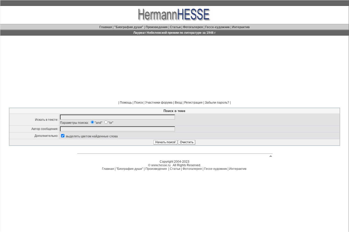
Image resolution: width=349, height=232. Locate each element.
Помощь (126, 102)
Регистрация (193, 102)
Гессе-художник (217, 27)
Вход (178, 102)
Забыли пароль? (217, 102)
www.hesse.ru (161, 165)
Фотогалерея (193, 27)
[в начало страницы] (270, 156)
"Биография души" (129, 27)
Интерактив (241, 27)
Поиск (138, 102)
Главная (106, 27)
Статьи (175, 27)
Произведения (157, 27)
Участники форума (158, 102)
